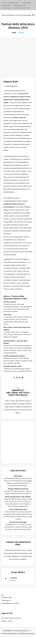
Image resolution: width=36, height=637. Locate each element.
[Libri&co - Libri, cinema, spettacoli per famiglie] (6, 8)
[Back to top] (31, 632)
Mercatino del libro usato (13, 366)
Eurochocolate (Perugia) (18, 522)
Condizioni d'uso (7, 597)
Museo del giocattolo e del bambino (18, 497)
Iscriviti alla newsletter (12, 550)
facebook (13, 578)
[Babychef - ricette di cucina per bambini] (6, 5)
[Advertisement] (18, 56)
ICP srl (30, 631)
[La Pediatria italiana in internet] (21, 8)
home (14, 33)
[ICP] (4, 3)
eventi (21, 33)
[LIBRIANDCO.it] (18, 388)
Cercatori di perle (10, 302)
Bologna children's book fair (18, 489)
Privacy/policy (6, 600)
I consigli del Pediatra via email (18, 543)
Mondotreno (18, 476)
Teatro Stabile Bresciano (18, 509)
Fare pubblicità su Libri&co (10, 603)
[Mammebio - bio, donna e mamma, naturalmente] (25, 3)
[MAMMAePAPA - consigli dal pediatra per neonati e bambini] (13, 3)
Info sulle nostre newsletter (11, 618)
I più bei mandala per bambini (14, 356)
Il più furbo (7, 315)
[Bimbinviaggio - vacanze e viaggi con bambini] (18, 5)
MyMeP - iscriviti (7, 621)
